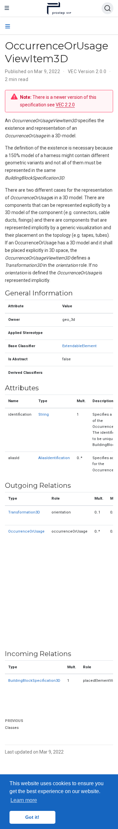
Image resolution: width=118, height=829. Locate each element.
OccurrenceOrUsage (26, 531)
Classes (12, 728)
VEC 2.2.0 (65, 104)
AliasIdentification (54, 458)
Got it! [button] (32, 817)
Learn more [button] (23, 800)
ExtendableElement (79, 346)
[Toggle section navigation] (7, 26)
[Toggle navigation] (7, 8)
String (43, 414)
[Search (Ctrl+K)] (107, 8)
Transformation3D (24, 512)
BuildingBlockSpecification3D (34, 680)
